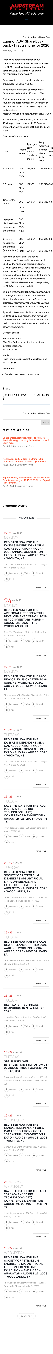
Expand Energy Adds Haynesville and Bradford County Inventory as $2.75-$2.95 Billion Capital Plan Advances (26, 480)
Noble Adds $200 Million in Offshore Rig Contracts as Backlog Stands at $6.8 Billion (24, 460)
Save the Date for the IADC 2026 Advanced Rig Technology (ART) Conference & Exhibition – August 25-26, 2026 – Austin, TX (26, 814)
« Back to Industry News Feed (35, 37)
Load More (26, 1316)
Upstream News (26, 446)
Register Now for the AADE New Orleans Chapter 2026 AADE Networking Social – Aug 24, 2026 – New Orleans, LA (26, 682)
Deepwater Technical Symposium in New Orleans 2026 (25, 1008)
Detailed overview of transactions (22, 374)
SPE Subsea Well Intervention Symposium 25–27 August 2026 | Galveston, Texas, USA (26, 1066)
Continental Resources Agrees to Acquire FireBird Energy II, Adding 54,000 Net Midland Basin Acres (26, 440)
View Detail (41, 587)
